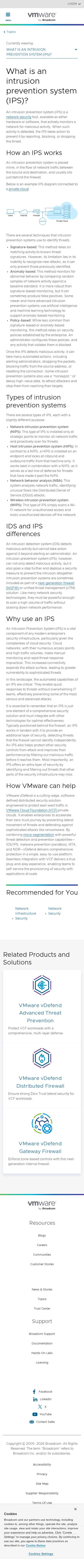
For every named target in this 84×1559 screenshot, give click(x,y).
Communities (42, 1254)
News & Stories (42, 1289)
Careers (42, 1245)
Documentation (42, 1343)
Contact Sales (45, 1422)
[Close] (75, 1509)
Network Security (55, 911)
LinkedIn (45, 1399)
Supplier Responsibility (42, 1493)
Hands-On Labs (42, 1353)
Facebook (45, 1391)
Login (72, 3)
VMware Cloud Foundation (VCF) (31, 810)
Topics (42, 1299)
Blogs (42, 1235)
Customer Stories (42, 1264)
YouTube (46, 1414)
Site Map (42, 1483)
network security (18, 117)
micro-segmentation (38, 834)
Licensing (42, 1362)
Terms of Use (42, 1502)
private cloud (19, 189)
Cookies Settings (41, 1553)
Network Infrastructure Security (25, 913)
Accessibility (42, 1464)
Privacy (42, 1474)
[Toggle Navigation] (8, 14)
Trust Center (42, 1308)
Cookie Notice (35, 1545)
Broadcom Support (42, 1334)
